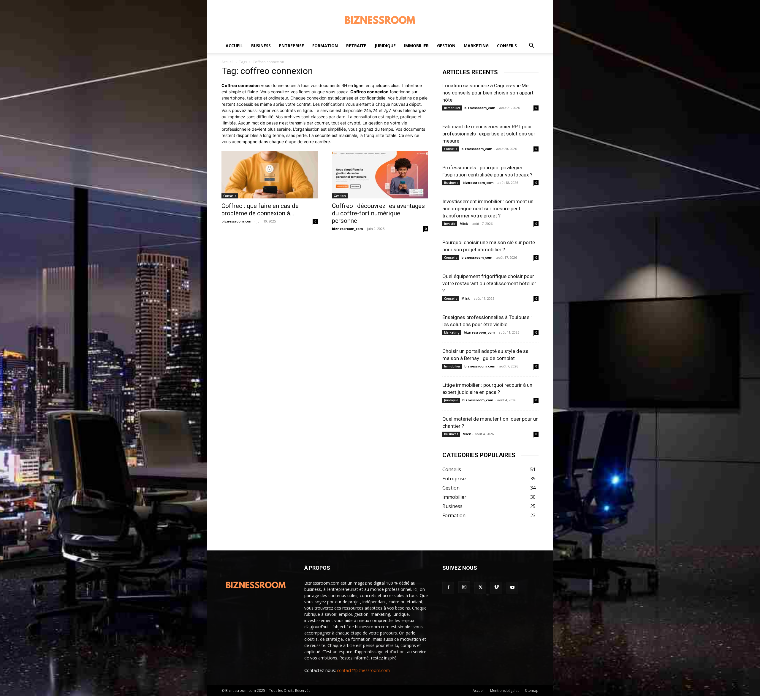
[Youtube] (512, 588)
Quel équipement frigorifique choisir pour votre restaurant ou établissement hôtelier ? (489, 283)
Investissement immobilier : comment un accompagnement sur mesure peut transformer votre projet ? (487, 208)
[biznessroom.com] (380, 19)
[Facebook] (448, 588)
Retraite (356, 45)
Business (261, 45)
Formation (325, 45)
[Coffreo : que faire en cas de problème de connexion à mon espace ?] (269, 174)
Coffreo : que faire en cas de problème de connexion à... (260, 209)
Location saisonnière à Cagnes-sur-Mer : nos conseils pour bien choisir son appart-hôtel (488, 93)
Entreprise (291, 45)
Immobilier (416, 45)
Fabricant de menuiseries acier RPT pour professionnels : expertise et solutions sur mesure (488, 134)
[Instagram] (464, 587)
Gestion (446, 45)
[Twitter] (480, 588)
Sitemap (532, 690)
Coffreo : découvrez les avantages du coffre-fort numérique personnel (378, 213)
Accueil (234, 45)
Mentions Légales (504, 690)
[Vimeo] (496, 588)
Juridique (385, 45)
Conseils (507, 45)
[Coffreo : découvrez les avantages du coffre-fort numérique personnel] (380, 174)
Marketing (476, 45)
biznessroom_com (236, 221)
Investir (449, 224)
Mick (464, 223)
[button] (531, 46)
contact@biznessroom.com (363, 670)
